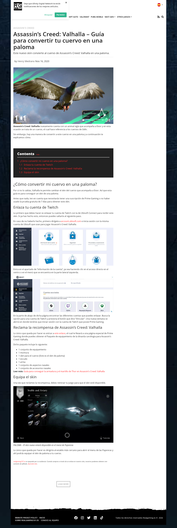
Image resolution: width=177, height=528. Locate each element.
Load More (63, 484)
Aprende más (32, 464)
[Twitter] (89, 518)
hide (37, 154)
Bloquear (48, 14)
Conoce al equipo (50, 520)
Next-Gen (109, 17)
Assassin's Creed (23, 27)
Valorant (84, 17)
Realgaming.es (149, 518)
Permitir (60, 14)
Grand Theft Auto (69, 17)
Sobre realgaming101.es (27, 520)
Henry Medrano (26, 61)
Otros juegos (123, 17)
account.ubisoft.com (71, 221)
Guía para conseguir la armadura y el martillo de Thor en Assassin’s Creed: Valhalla (64, 371)
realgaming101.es (19, 461)
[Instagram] (82, 518)
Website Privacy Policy (26, 517)
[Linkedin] (95, 518)
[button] (162, 17)
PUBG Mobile (97, 17)
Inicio (42, 517)
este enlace (59, 333)
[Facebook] (76, 518)
